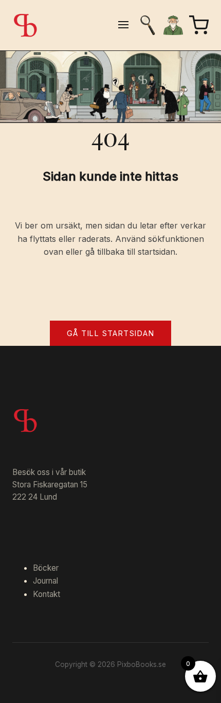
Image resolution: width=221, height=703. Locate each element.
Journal (45, 581)
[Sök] (147, 25)
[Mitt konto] (173, 25)
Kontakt (46, 594)
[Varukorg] (199, 25)
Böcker (46, 568)
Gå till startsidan (110, 333)
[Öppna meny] (123, 25)
